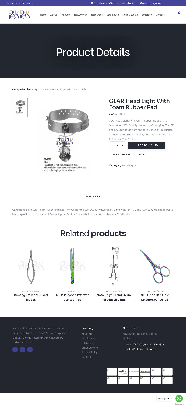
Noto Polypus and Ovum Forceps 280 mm (113, 297)
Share (142, 154)
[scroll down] (93, 67)
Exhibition (147, 14)
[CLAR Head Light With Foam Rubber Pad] (65, 142)
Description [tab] (93, 196)
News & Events (130, 14)
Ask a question (121, 154)
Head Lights (81, 89)
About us (86, 333)
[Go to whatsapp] (179, 398)
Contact (160, 14)
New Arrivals (80, 14)
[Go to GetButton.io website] (179, 404)
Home (43, 14)
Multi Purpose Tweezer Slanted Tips (72, 297)
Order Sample (89, 347)
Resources (97, 14)
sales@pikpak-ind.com (140, 349)
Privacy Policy (89, 352)
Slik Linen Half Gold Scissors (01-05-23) (155, 297)
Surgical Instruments (44, 89)
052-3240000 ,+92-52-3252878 (145, 344)
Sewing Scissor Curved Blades (31, 297)
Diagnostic (65, 89)
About (53, 14)
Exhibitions (87, 343)
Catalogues (112, 14)
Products (65, 14)
